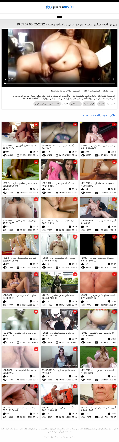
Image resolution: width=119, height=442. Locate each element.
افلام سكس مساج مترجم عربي (47, 104)
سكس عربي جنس (68, 437)
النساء (101, 104)
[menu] (59, 16)
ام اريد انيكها (89, 104)
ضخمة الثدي (75, 104)
